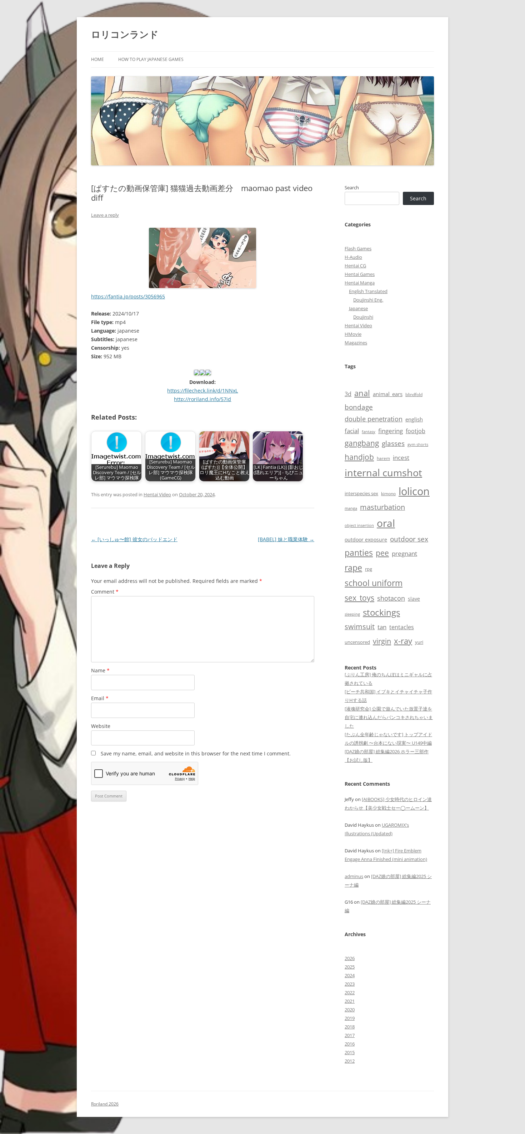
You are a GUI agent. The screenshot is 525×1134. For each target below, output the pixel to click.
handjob (359, 457)
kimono (388, 493)
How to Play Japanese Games (151, 59)
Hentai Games (360, 274)
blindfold (413, 394)
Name (100, 670)
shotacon (391, 598)
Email (100, 698)
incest (401, 457)
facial (352, 430)
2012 (350, 1061)
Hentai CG (355, 265)
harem (383, 458)
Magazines (356, 342)
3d (348, 394)
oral (386, 523)
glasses (393, 443)
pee (382, 553)
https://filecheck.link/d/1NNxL (202, 390)
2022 (350, 992)
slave (414, 598)
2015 (350, 1052)
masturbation (382, 507)
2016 (350, 1044)
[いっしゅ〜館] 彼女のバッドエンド (134, 539)
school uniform (373, 583)
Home (97, 59)
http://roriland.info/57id (202, 399)
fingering (390, 430)
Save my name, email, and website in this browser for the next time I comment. (196, 753)
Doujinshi (363, 317)
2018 (350, 1026)
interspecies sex (361, 493)
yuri (419, 642)
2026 (350, 958)
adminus (354, 876)
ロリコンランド (125, 34)
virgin (382, 641)
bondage (359, 407)
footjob (415, 431)
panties (359, 552)
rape (353, 567)
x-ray (403, 640)
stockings (381, 612)
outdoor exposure (366, 539)
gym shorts (418, 444)
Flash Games (358, 248)
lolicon (414, 491)
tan (382, 626)
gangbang (362, 443)
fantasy (368, 431)
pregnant (404, 553)
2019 (350, 1018)
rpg (368, 569)
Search (352, 187)
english (414, 419)
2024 (350, 975)
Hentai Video (157, 494)
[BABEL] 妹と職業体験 (286, 539)
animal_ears (387, 393)
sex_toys (359, 597)
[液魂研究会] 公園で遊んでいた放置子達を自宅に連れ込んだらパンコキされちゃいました (389, 717)
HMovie (353, 334)
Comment (105, 591)
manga (351, 508)
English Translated (368, 291)
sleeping (352, 614)
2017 (350, 1035)
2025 (350, 967)
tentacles (401, 627)
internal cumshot (383, 472)
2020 (350, 1009)
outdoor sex (409, 539)
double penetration (373, 419)
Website (100, 726)
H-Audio (353, 257)
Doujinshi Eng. (368, 300)
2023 (350, 984)
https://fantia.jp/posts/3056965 (128, 296)
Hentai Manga (360, 282)
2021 (350, 1001)
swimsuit (360, 626)
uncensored (357, 642)
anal (362, 393)
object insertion (359, 525)
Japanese (358, 308)
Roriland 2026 (105, 1104)
